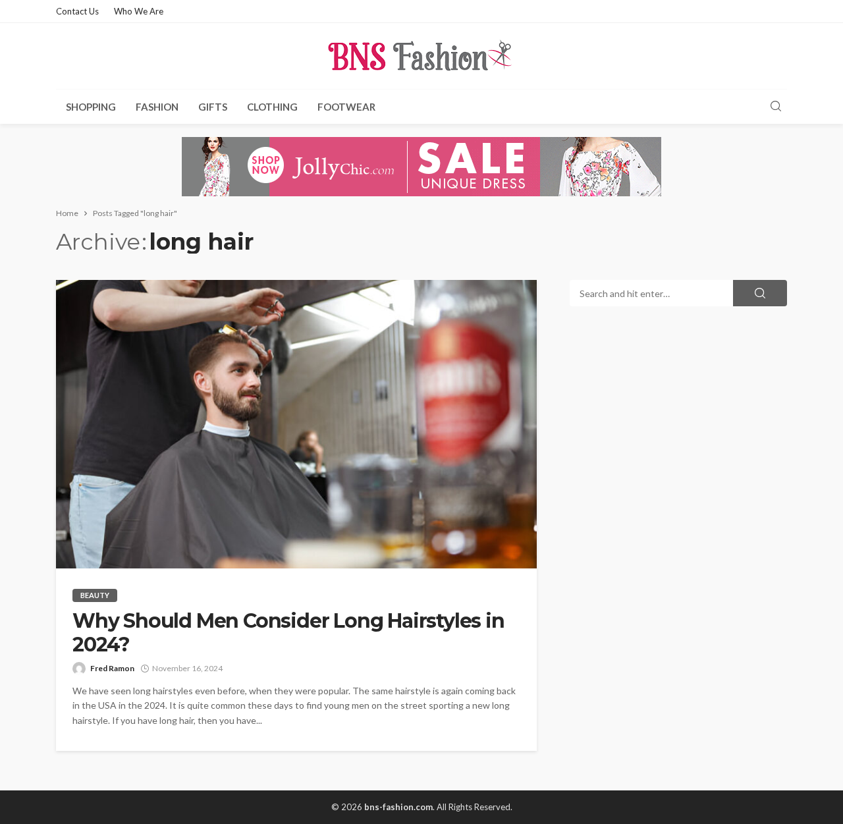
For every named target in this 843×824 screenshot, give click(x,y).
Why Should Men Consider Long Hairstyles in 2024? (288, 633)
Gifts (212, 107)
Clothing (272, 107)
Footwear (346, 107)
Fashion (157, 107)
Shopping (91, 107)
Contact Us (77, 11)
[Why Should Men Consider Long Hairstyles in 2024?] (296, 424)
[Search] (776, 107)
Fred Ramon (112, 668)
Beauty (94, 595)
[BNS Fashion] (421, 56)
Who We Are (138, 11)
